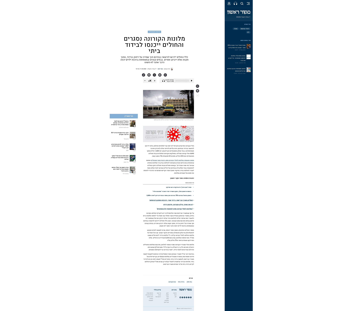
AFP (127, 150)
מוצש (167, 295)
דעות (175, 295)
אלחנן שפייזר (242, 50)
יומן (176, 297)
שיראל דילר (126, 174)
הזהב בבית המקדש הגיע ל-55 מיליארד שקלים (120, 134)
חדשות (175, 293)
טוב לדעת (166, 302)
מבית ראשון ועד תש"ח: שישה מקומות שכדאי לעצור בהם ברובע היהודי (120, 169)
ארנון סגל (126, 139)
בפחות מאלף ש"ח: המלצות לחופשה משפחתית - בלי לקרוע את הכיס (236, 58)
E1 (248, 32)
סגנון (167, 299)
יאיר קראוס (167, 69)
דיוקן (167, 293)
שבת (167, 297)
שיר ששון (126, 162)
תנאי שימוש (150, 297)
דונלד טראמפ (245, 29)
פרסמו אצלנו (150, 293)
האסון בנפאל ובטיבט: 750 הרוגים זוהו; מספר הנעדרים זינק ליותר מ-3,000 (169, 195)
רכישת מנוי (158, 297)
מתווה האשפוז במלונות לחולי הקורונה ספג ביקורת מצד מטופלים (172, 160)
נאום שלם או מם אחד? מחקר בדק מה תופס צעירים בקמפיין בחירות (120, 157)
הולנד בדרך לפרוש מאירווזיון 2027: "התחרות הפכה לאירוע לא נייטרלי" (120, 146)
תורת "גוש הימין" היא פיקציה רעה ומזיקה (178, 187)
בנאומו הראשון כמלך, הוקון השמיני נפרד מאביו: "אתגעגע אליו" (172, 191)
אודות (159, 295)
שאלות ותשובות (151, 299)
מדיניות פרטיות (149, 295)
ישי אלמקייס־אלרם (124, 127)
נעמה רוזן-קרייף (241, 73)
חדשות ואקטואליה (154, 32)
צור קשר (159, 293)
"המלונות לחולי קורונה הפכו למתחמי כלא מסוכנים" (175, 209)
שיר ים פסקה (242, 63)
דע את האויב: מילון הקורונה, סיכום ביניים (178, 204)
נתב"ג (235, 29)
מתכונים (167, 300)
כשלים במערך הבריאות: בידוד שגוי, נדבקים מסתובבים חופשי (171, 200)
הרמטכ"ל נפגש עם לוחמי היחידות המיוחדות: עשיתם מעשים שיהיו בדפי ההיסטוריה (120, 123)
